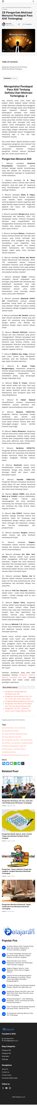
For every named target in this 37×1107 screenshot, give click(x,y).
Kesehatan (5, 1056)
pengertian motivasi (9, 752)
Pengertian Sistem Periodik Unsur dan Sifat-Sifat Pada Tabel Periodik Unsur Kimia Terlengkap (20, 993)
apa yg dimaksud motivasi (10, 740)
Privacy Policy (6, 1075)
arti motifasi (6, 743)
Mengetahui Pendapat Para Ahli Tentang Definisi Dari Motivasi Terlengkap (14, 68)
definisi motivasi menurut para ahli (14, 746)
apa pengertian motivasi (10, 731)
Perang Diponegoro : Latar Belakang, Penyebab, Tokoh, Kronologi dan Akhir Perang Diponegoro (20, 1000)
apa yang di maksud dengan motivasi (14, 734)
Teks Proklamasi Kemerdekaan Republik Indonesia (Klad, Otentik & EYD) (21, 1007)
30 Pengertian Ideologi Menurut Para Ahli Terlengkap (20, 1014)
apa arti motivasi (7, 728)
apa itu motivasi (19, 728)
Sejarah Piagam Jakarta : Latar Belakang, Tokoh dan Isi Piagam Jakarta (18, 970)
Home (3, 7)
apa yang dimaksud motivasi (11, 737)
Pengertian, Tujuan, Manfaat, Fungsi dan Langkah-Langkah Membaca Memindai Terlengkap (16, 871)
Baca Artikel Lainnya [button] (10, 687)
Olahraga (5, 1059)
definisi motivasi (26, 743)
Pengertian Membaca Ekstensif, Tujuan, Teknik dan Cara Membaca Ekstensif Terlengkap (16, 906)
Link (24, 24)
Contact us (5, 1072)
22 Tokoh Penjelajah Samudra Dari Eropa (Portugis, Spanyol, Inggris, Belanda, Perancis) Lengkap (19, 955)
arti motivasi (16, 743)
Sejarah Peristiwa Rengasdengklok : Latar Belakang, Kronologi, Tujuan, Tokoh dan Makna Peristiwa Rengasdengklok (19, 978)
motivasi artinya (20, 749)
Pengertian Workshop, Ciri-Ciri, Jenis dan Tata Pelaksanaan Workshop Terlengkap (17, 802)
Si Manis (4, 805)
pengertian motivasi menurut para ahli (15, 755)
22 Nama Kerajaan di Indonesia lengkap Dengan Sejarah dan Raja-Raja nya (21, 986)
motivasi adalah (7, 749)
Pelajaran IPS (6, 1053)
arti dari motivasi (26, 740)
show (14, 78)
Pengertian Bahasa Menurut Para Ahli (19, 701)
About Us (5, 1069)
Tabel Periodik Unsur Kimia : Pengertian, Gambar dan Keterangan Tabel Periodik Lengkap (20, 962)
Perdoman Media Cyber (10, 1078)
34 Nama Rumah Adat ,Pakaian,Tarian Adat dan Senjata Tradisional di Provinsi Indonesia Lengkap (20, 948)
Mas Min (9, 23)
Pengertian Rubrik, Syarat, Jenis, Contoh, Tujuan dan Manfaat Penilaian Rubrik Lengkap (17, 836)
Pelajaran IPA (6, 1050)
